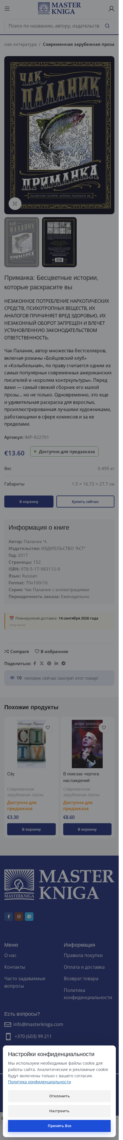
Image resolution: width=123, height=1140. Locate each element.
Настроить (59, 1110)
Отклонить (59, 1095)
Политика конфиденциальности (39, 1081)
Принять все (59, 1125)
